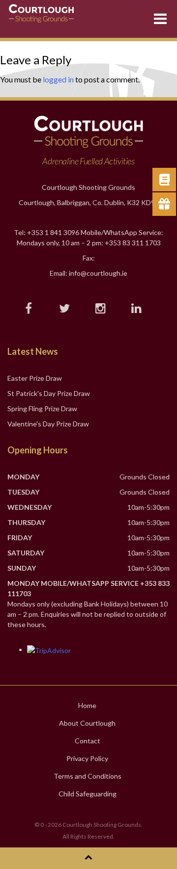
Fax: (89, 258)
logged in (58, 79)
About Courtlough (87, 723)
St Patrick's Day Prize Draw (48, 393)
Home (87, 705)
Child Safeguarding (88, 794)
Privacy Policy (87, 758)
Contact (87, 741)
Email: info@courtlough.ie (88, 273)
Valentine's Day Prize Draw (48, 424)
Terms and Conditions (87, 776)
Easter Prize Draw (34, 378)
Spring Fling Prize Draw (42, 408)
